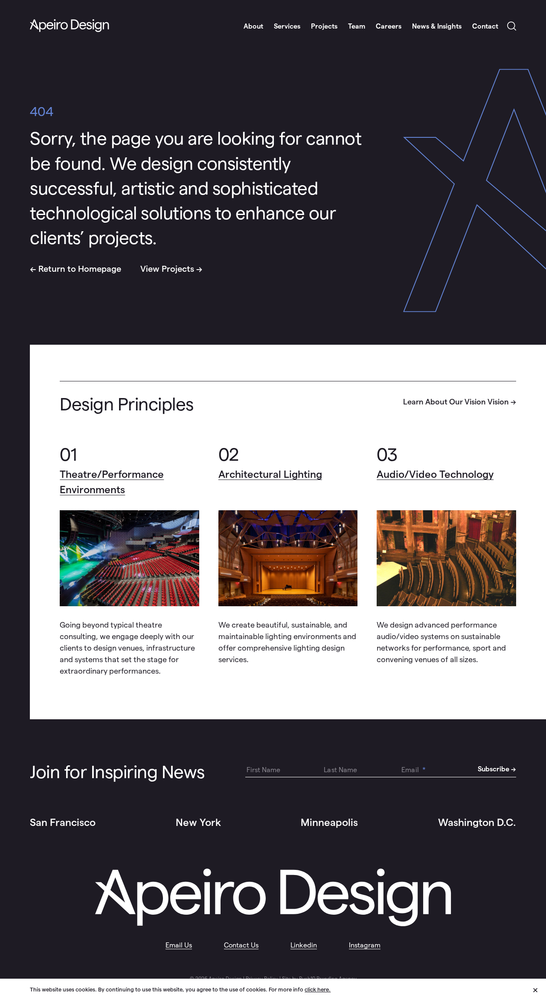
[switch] (511, 26)
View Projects (167, 268)
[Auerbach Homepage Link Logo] (69, 25)
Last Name (340, 769)
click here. (318, 989)
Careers (388, 26)
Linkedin (303, 945)
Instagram (364, 945)
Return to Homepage (79, 268)
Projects (324, 26)
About (253, 26)
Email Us (179, 945)
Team (356, 26)
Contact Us (241, 945)
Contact (485, 26)
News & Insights (437, 26)
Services (287, 26)
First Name (264, 769)
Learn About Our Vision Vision (456, 402)
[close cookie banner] (539, 988)
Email (413, 769)
